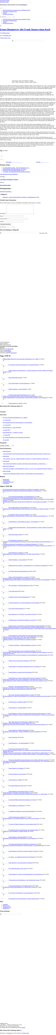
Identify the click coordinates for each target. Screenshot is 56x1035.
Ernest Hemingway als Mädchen (16, 768)
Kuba (2, 38)
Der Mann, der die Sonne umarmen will (22, 792)
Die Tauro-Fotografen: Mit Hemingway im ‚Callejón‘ (26, 359)
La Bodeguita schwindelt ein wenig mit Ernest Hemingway (22, 811)
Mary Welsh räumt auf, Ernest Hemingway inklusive (21, 721)
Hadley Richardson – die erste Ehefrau (17, 389)
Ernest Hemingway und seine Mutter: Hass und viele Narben (23, 635)
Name (2, 216)
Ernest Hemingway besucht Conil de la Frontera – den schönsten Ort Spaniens (32, 754)
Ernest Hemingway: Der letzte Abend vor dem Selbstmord (36, 579)
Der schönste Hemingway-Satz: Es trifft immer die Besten (22, 651)
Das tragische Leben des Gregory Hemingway (19, 514)
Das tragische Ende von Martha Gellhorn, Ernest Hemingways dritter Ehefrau (30, 752)
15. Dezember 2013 (6, 35)
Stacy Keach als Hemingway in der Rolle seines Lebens (29, 679)
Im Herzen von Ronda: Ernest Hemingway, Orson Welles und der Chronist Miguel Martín (35, 628)
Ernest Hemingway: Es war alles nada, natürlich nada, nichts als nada (34, 696)
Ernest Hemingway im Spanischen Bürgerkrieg (26, 544)
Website (2, 221)
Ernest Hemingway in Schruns (16, 552)
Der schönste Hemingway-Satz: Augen (18, 868)
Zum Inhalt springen (4, 0)
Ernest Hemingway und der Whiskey (20, 723)
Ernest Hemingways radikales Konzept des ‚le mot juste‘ (39, 545)
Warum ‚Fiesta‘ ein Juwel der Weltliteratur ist (26, 396)
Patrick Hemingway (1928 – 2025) (22, 638)
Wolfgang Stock (6, 33)
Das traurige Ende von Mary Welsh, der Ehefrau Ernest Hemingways (32, 397)
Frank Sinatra (12, 174)
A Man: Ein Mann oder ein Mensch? (17, 817)
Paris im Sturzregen (13, 737)
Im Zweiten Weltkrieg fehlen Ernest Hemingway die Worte (22, 799)
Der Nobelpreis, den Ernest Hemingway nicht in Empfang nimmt (24, 898)
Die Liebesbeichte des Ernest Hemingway (27, 838)
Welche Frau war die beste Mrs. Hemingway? (19, 660)
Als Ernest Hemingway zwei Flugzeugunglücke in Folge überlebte (24, 602)
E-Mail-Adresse (4, 218)
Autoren (5, 12)
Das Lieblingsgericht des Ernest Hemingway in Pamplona (22, 844)
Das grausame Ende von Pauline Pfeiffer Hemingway (33, 627)
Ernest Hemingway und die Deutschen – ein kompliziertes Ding (29, 845)
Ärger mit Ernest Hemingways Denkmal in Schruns (20, 885)
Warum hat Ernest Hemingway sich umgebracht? (30, 490)
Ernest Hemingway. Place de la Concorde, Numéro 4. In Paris (23, 851)
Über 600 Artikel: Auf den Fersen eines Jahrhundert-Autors (16, 10)
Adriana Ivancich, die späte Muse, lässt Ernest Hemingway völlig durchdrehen (27, 625)
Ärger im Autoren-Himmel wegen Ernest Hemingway (39, 541)
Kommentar (3, 213)
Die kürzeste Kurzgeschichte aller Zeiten (27, 497)
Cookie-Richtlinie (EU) (8, 482)
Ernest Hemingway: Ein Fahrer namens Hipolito (28, 554)
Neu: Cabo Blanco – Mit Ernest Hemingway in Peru (21, 585)
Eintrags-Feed (6, 905)
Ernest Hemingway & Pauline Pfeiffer (17, 837)
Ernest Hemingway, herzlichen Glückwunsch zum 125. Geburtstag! (24, 666)
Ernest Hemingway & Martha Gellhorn (18, 702)
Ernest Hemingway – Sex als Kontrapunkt (18, 743)
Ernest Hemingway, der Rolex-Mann (17, 707)
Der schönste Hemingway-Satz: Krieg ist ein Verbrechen (26, 818)
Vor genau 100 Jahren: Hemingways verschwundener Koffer (23, 824)
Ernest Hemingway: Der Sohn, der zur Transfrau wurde (34, 680)
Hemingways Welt (4, 2)
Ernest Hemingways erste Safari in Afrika (18, 791)
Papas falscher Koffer (5, 185)
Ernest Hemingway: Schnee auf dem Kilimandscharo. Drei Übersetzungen (26, 874)
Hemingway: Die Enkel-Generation (28, 639)
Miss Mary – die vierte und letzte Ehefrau (18, 686)
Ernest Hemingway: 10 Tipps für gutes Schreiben (43, 714)
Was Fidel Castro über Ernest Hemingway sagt (19, 395)
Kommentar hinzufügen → (6, 191)
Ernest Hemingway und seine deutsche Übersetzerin (21, 862)
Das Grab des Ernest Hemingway (16, 608)
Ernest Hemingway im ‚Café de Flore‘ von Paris (24, 887)
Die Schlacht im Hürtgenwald (15, 749)
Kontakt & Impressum (8, 14)
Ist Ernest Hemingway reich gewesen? (17, 774)
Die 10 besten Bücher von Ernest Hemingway (19, 383)
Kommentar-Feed (7, 907)
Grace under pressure (13, 591)
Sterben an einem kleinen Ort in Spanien (20, 689)
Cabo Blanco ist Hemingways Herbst (9, 179)
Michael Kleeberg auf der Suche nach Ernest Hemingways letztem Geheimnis (30, 508)
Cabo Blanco (6, 483)
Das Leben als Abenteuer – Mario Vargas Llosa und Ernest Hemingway (29, 724)
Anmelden (5, 904)
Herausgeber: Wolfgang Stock (10, 11)
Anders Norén (25, 1033)
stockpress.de (6, 479)
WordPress (9, 1033)
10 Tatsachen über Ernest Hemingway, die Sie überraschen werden (24, 880)
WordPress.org (6, 908)
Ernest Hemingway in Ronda (15, 403)
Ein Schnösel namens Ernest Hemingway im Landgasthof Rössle (24, 364)
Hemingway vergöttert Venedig (20, 831)
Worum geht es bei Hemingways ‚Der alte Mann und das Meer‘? (32, 501)
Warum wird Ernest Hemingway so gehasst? (19, 577)
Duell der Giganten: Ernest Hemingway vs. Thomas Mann (33, 794)
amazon (23, 1027)
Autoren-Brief (6, 480)
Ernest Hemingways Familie (15, 779)
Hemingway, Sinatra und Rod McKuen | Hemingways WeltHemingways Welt (21, 197)
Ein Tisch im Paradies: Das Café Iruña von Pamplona (26, 489)
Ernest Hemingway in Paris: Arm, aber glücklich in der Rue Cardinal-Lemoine (27, 713)
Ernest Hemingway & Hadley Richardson (18, 730)
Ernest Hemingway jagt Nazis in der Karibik (23, 578)
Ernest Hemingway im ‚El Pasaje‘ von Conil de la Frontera (22, 614)
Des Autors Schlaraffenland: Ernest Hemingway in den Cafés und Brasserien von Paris (29, 760)
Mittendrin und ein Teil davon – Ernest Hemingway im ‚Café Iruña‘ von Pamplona (28, 565)
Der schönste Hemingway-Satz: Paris (17, 785)
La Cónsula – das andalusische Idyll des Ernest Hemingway (22, 857)
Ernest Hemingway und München (16, 805)
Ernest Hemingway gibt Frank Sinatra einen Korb (25, 29)
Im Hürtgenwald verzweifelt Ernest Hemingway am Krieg (22, 620)
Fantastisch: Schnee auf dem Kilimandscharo (19, 597)
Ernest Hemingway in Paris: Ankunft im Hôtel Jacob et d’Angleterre (24, 678)
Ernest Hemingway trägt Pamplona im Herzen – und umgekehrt (23, 521)
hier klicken (10, 348)
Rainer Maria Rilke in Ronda (15, 377)
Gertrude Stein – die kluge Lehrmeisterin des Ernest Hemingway (26, 731)
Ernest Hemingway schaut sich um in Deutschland (20, 672)
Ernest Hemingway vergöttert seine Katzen (26, 687)
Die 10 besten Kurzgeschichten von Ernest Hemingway (21, 496)
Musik (5, 38)
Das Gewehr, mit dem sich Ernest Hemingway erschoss (21, 694)
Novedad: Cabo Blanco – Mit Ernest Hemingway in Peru (22, 645)
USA (9, 38)
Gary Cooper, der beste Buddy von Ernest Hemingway (21, 893)
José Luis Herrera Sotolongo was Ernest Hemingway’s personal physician (30, 655)
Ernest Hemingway (4, 174)
